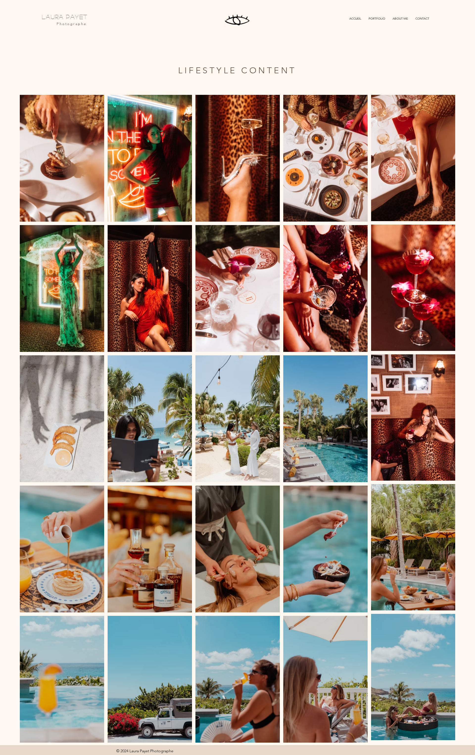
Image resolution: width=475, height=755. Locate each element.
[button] (377, 18)
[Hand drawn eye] (237, 21)
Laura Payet (65, 17)
